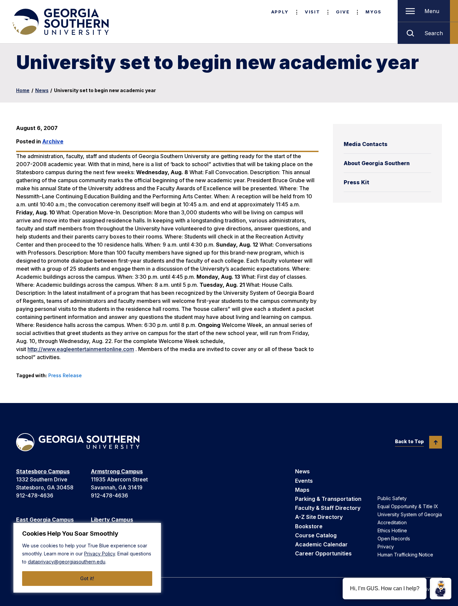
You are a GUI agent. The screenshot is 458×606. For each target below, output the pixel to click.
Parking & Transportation (328, 498)
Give (342, 11)
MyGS (373, 11)
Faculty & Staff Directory (327, 507)
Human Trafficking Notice (405, 554)
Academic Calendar (321, 544)
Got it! (87, 578)
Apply (280, 11)
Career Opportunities (323, 553)
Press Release (65, 375)
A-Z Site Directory (319, 517)
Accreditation (392, 522)
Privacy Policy (99, 553)
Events (304, 480)
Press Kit (356, 182)
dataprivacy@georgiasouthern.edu (66, 561)
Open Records (394, 538)
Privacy (386, 546)
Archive (52, 141)
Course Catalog (316, 535)
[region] (87, 558)
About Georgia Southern (377, 163)
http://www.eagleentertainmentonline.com (80, 349)
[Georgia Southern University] (60, 22)
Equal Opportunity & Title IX (408, 506)
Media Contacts (366, 144)
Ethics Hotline (392, 530)
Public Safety (392, 498)
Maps (302, 489)
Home (23, 90)
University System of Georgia (410, 514)
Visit (312, 11)
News (42, 90)
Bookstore (309, 526)
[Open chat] (440, 588)
